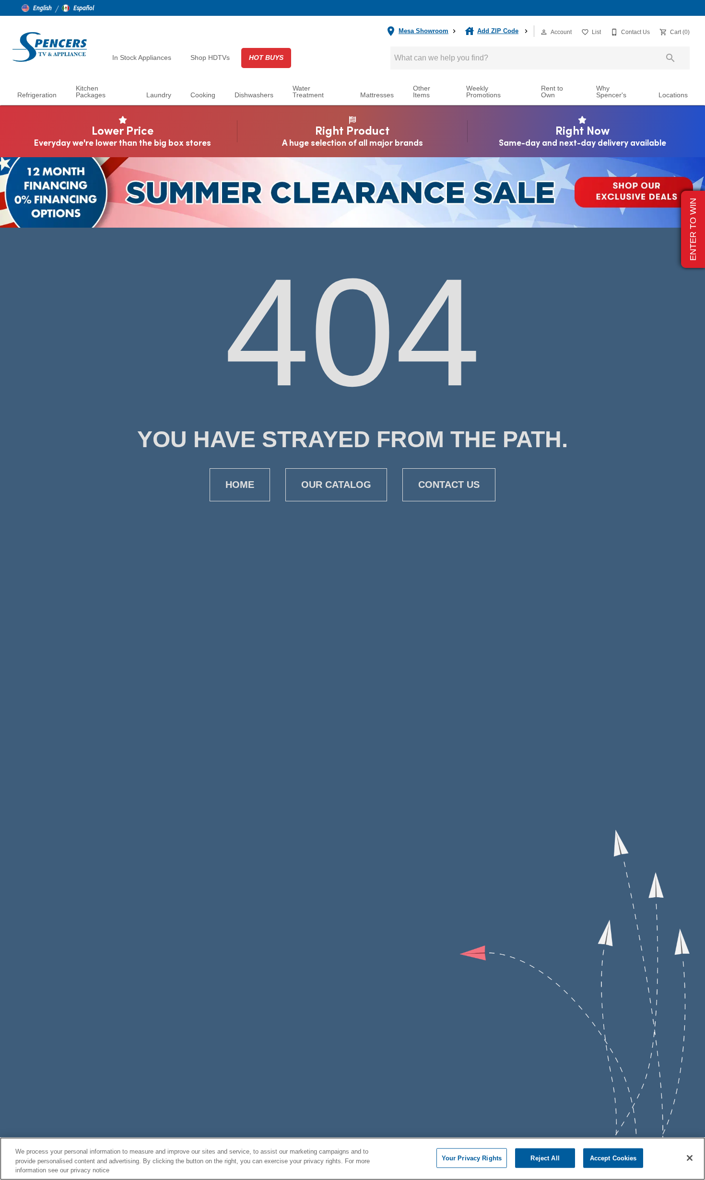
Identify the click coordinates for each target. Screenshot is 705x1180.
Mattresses (377, 95)
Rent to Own (552, 92)
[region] (352, 1158)
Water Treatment (308, 92)
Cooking (202, 95)
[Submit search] (670, 58)
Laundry (158, 95)
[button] (37, 8)
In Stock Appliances (141, 57)
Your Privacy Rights (472, 1157)
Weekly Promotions (483, 92)
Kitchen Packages (91, 92)
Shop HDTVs (210, 57)
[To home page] (49, 46)
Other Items (421, 92)
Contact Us (449, 484)
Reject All (544, 1157)
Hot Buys (266, 57)
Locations (673, 95)
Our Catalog (336, 484)
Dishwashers (254, 95)
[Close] (689, 1157)
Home (239, 484)
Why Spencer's (611, 92)
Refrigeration (37, 95)
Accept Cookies (613, 1157)
